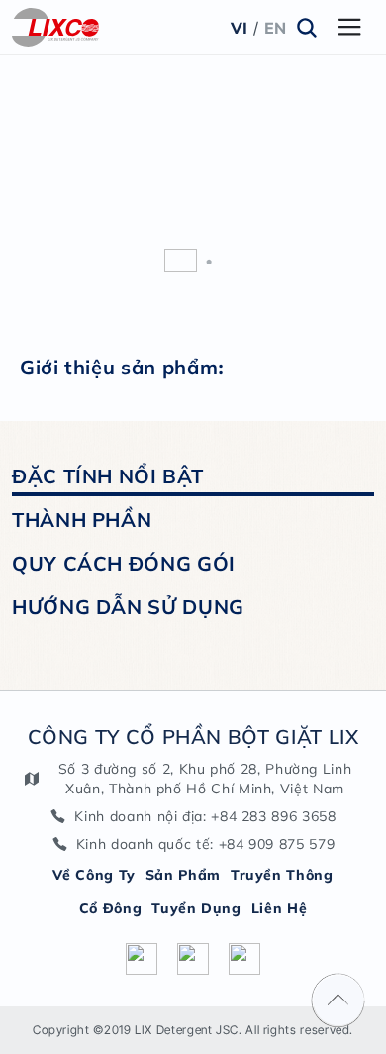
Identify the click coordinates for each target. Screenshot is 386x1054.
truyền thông (282, 875)
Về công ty (93, 875)
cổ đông (110, 908)
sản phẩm (183, 875)
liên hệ (279, 908)
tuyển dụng (196, 908)
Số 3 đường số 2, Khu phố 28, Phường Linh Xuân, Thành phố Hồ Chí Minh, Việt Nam (205, 778)
